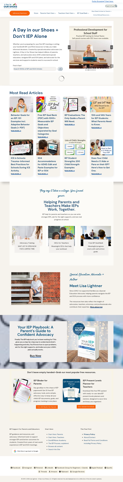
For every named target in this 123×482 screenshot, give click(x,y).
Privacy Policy (89, 434)
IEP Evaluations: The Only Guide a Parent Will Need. (75, 118)
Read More (16, 131)
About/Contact (89, 437)
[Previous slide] (69, 47)
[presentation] (90, 47)
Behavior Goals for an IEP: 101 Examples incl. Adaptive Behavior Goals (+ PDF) (20, 121)
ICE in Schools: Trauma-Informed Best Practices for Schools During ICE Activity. (20, 164)
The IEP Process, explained (58, 443)
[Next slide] (111, 47)
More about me (96, 307)
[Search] (60, 69)
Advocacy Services (20, 13)
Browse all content (55, 446)
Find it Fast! (17, 65)
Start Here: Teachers (56, 437)
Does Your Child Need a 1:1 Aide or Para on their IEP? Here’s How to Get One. (100, 164)
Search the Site (54, 449)
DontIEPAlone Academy (57, 440)
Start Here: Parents (55, 434)
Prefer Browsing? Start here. (102, 1)
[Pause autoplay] (111, 66)
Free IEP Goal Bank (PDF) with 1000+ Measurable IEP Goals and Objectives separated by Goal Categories (47, 124)
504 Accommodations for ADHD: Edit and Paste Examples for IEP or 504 (47, 164)
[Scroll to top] (118, 460)
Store (36, 13)
